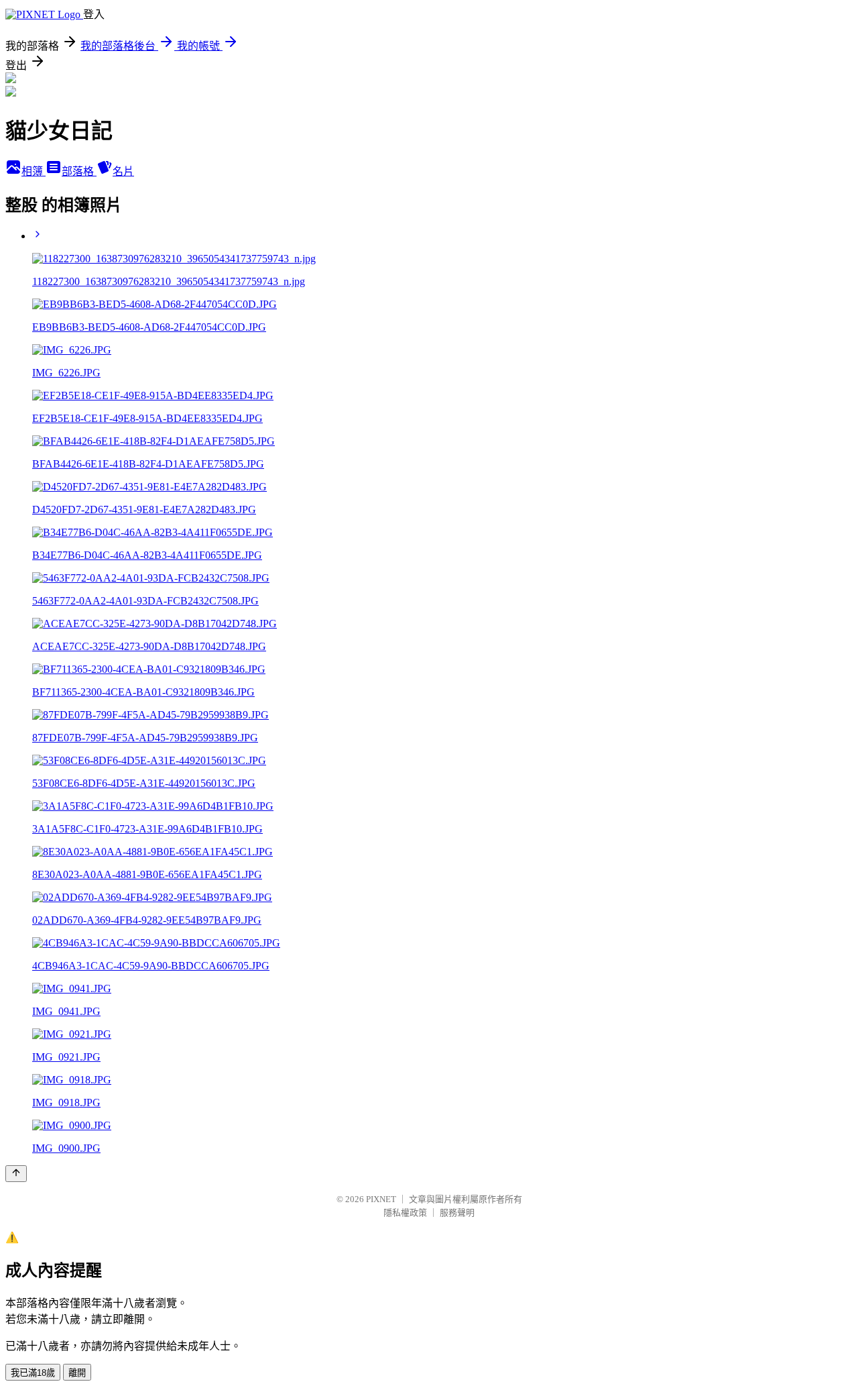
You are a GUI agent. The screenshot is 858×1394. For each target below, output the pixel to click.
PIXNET (381, 1199)
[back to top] (16, 1173)
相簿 (33, 171)
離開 (77, 1373)
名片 (123, 171)
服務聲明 (457, 1213)
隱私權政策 (405, 1213)
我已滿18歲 (33, 1373)
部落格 (79, 171)
